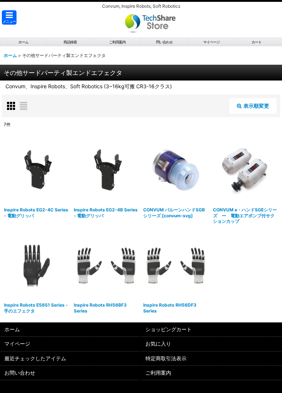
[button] (9, 17)
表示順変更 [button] (256, 106)
